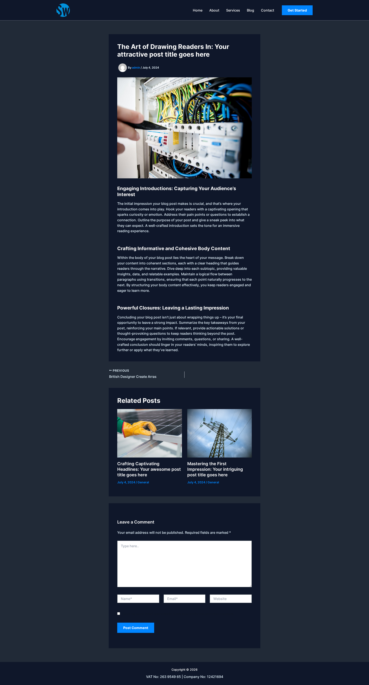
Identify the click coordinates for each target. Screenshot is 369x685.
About (214, 10)
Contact (267, 10)
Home (197, 10)
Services (233, 10)
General (143, 482)
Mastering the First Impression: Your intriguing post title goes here (215, 469)
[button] (297, 10)
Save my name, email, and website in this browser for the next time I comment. (178, 614)
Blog (250, 10)
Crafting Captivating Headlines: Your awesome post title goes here (149, 469)
